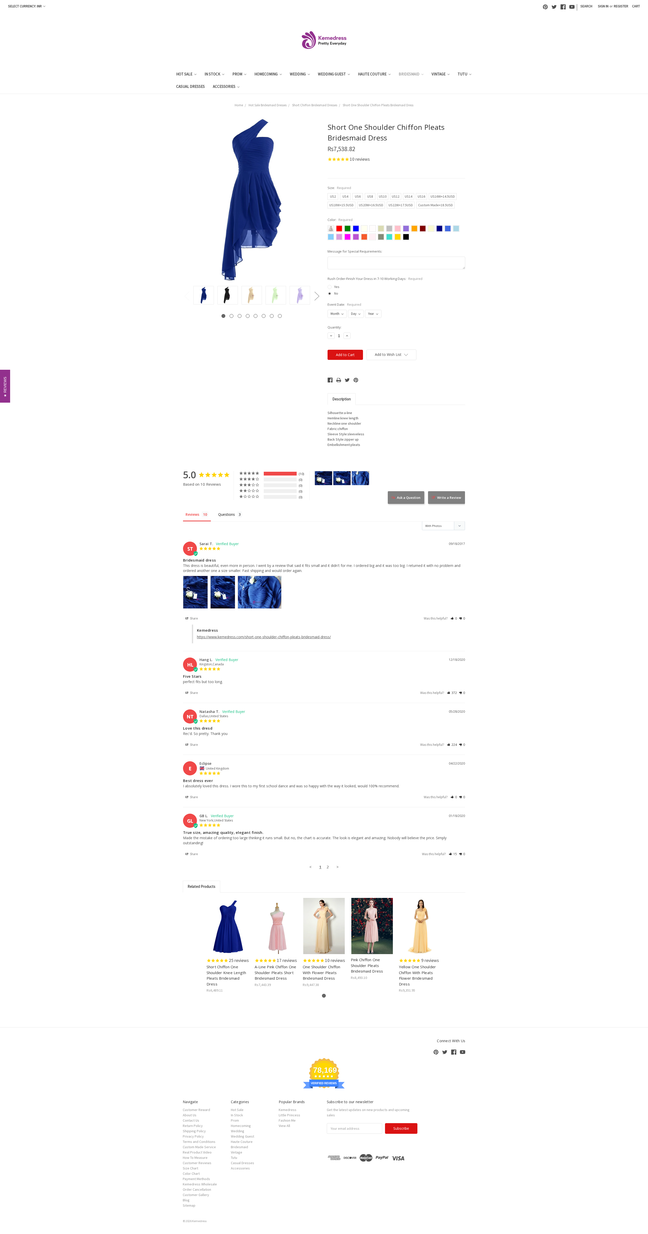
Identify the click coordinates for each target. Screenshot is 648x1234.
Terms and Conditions (199, 1141)
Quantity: (334, 327)
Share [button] (193, 618)
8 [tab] (280, 316)
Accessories (224, 86)
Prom (237, 74)
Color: (340, 219)
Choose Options (227, 930)
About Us (189, 1115)
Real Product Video (197, 1152)
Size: (339, 188)
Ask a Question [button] (408, 497)
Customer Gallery (196, 1194)
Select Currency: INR (25, 6)
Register (621, 6)
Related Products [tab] (201, 886)
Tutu (463, 74)
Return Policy (193, 1125)
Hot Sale (184, 74)
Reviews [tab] (192, 514)
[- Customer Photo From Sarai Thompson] (323, 478)
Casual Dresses (190, 86)
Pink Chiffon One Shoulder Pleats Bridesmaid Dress (367, 965)
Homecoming (266, 74)
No (336, 293)
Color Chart (191, 1173)
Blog (186, 1200)
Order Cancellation (197, 1189)
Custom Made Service (199, 1147)
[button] (454, 618)
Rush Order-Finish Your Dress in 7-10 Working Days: (375, 278)
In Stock (213, 74)
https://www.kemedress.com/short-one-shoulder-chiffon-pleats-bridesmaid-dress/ (264, 636)
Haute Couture (372, 74)
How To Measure (195, 1157)
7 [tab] (272, 316)
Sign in (603, 6)
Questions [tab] (226, 514)
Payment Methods (196, 1179)
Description (341, 399)
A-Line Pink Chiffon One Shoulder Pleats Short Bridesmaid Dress (275, 972)
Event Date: (344, 304)
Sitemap (189, 1205)
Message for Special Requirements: (355, 251)
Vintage (439, 74)
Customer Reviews (197, 1163)
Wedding (298, 74)
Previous (186, 296)
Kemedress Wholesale (200, 1184)
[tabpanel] (204, 295)
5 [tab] (255, 316)
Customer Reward (196, 1109)
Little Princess (289, 1115)
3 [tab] (239, 316)
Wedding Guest (332, 74)
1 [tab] (223, 316)
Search (586, 6)
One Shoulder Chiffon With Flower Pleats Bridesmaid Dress (321, 972)
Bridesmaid (409, 74)
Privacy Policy (193, 1136)
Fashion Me (287, 1120)
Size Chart (190, 1168)
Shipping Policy (194, 1131)
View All (284, 1125)
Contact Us (191, 1120)
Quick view (228, 921)
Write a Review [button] (449, 497)
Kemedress (287, 1109)
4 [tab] (248, 316)
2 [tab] (231, 316)
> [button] (337, 866)
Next (317, 296)
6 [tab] (264, 316)
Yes (336, 286)
